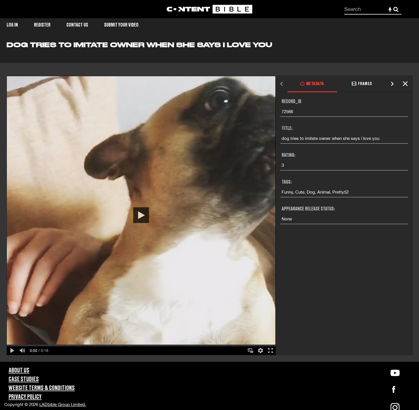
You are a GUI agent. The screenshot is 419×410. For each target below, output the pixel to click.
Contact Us (77, 25)
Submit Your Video (121, 25)
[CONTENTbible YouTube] (395, 373)
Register (42, 25)
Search (396, 9)
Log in (12, 25)
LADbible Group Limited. (62, 404)
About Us (19, 370)
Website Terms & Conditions (42, 388)
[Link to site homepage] (209, 9)
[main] (209, 201)
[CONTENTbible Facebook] (393, 391)
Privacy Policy (25, 397)
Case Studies (24, 379)
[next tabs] (392, 84)
